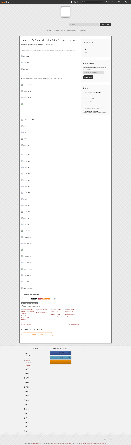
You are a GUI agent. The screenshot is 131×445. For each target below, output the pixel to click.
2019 (26, 396)
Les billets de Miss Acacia (92, 108)
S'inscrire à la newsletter (29, 303)
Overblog (109, 439)
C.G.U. (76, 443)
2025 (26, 369)
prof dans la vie (89, 102)
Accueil (48, 31)
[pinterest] (78, 2)
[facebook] (71, 2)
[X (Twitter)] (75, 2)
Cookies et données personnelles (87, 443)
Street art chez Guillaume (91, 111)
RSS (86, 53)
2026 (26, 353)
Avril (27, 360)
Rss (61, 362)
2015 (26, 413)
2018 (26, 400)
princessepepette (36, 443)
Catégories (58, 31)
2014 (26, 418)
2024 (26, 373)
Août (27, 356)
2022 (26, 382)
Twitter (87, 50)
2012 (26, 427)
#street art (30, 46)
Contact (82, 31)
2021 (26, 387)
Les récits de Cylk (89, 99)
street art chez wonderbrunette (93, 92)
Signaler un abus (69, 443)
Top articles (54, 443)
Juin (27, 358)
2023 (26, 378)
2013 (26, 422)
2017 (26, 404)
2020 (26, 391)
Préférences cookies (101, 443)
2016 (26, 409)
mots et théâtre (89, 105)
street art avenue (89, 96)
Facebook (87, 47)
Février (28, 363)
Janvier (28, 365)
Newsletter (71, 31)
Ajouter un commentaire (37, 334)
